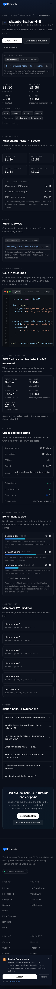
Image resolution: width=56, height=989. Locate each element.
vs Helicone (36, 905)
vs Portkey (35, 899)
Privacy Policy (14, 982)
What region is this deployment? (20, 776)
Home (4, 15)
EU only (34, 59)
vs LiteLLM (35, 894)
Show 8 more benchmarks (19, 578)
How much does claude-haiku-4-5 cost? (25, 717)
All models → (10, 47)
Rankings (6, 922)
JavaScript (28, 292)
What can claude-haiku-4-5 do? (20, 746)
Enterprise (7, 899)
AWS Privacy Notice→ (42, 501)
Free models (8, 894)
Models (14, 15)
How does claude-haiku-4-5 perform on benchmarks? (24, 737)
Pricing (5, 888)
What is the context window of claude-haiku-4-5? (23, 727)
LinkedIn (34, 953)
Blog (4, 927)
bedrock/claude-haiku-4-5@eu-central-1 (32, 473)
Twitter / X (35, 948)
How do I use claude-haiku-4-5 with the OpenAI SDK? (24, 756)
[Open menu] (51, 4)
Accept (19, 977)
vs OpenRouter (37, 888)
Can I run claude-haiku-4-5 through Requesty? (22, 767)
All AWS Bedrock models (28, 822)
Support (6, 948)
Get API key (11, 40)
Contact (6, 953)
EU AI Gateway (9, 916)
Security (6, 905)
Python (17, 292)
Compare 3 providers (36, 40)
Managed (24, 59)
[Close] (48, 959)
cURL (38, 292)
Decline (44, 977)
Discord (34, 942)
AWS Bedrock (26, 15)
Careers (6, 942)
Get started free (28, 816)
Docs (5, 910)
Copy (47, 66)
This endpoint (12, 59)
